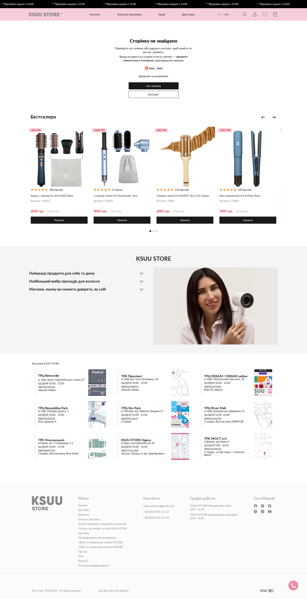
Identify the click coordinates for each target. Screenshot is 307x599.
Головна (83, 505)
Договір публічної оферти (113, 590)
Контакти (83, 514)
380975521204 (129, 450)
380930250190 (212, 418)
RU (219, 14)
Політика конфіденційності (93, 565)
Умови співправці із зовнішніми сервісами (102, 524)
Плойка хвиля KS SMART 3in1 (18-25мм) (183, 195)
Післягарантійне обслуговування (97, 537)
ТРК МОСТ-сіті (215, 438)
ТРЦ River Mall (215, 408)
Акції (161, 14)
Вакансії (82, 560)
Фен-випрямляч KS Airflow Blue (239, 195)
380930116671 (129, 418)
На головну (153, 85)
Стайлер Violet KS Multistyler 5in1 (116, 195)
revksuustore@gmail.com (158, 505)
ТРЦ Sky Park (131, 408)
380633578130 (212, 449)
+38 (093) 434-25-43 (156, 517)
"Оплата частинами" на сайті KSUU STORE (102, 528)
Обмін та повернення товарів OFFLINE (100, 542)
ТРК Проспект (131, 376)
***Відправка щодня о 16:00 (17, 4)
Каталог (153, 94)
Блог (81, 556)
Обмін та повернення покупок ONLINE (100, 547)
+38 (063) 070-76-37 (156, 511)
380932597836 (212, 386)
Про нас (83, 551)
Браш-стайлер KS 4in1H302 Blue (52, 195)
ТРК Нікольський (51, 440)
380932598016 (129, 386)
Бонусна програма (129, 14)
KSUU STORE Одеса (136, 440)
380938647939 (46, 450)
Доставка (188, 14)
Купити (59, 220)
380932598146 (46, 387)
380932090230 (46, 418)
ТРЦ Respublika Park (53, 408)
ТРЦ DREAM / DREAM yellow (225, 376)
